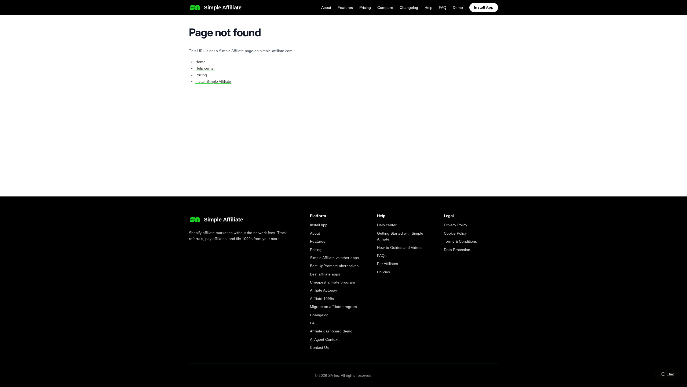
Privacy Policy (455, 225)
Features (345, 7)
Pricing (365, 7)
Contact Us (319, 347)
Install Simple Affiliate (213, 81)
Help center (205, 68)
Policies (383, 272)
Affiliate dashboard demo (331, 331)
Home (200, 62)
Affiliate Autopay (323, 290)
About (326, 7)
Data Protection (457, 250)
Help (428, 7)
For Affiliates (387, 263)
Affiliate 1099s (322, 298)
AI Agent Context (324, 339)
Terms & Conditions (460, 241)
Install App (484, 7)
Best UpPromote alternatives (334, 266)
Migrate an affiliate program (333, 306)
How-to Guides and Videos (399, 247)
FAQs (381, 255)
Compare (385, 7)
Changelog (409, 7)
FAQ (442, 7)
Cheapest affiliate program (332, 282)
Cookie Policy (455, 233)
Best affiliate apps (325, 274)
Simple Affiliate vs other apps (334, 258)
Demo (458, 7)
